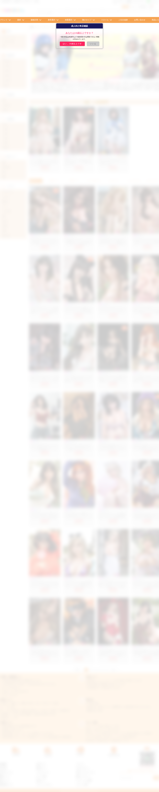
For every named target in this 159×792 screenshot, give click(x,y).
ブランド (3, 20)
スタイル (105, 20)
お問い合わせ (139, 20)
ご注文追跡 (123, 20)
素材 (19, 20)
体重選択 (68, 20)
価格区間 (34, 20)
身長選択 (51, 20)
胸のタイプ (86, 20)
